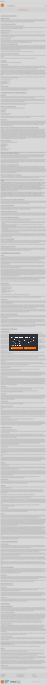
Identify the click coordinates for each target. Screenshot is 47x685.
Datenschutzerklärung (14, 343)
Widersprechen (14, 348)
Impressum (25, 343)
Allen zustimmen (28, 348)
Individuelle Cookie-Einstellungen (16, 345)
